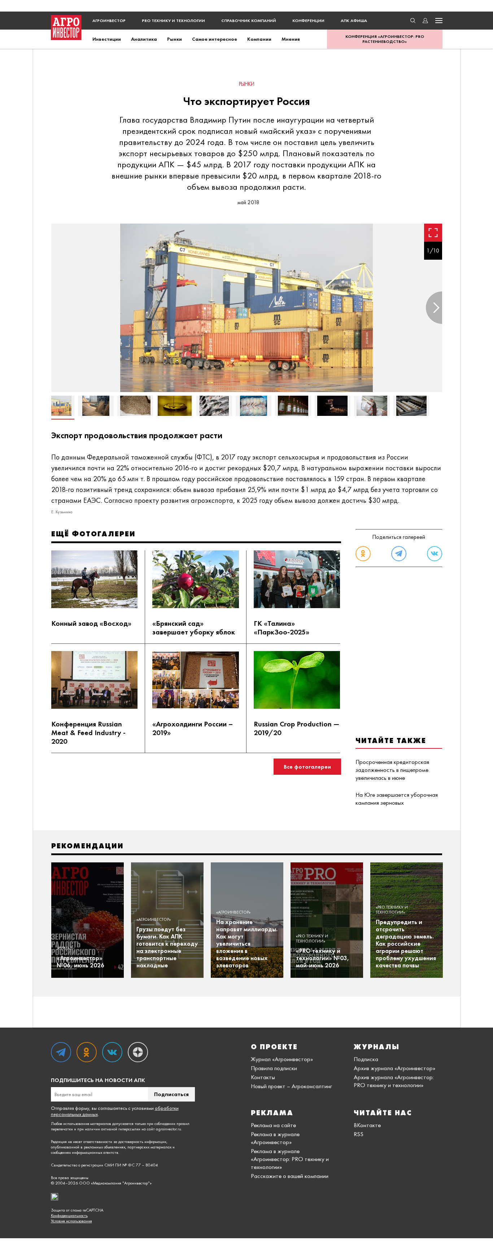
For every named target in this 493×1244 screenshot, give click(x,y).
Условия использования (71, 1221)
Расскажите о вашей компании (289, 1176)
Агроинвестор (109, 20)
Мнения (291, 39)
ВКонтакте (367, 1125)
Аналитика (144, 39)
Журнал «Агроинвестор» (282, 1059)
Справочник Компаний (248, 20)
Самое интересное (214, 39)
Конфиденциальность (69, 1215)
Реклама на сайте (273, 1125)
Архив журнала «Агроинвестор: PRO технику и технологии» (394, 1081)
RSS (358, 1134)
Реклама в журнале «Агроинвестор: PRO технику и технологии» (290, 1159)
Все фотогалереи (307, 766)
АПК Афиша (354, 20)
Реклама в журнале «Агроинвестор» (275, 1138)
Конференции (308, 20)
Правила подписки (274, 1068)
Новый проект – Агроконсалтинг (291, 1086)
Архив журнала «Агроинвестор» (394, 1068)
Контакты (263, 1077)
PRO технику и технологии (173, 20)
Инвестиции (106, 39)
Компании (259, 39)
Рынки (174, 39)
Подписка (366, 1059)
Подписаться (171, 1094)
